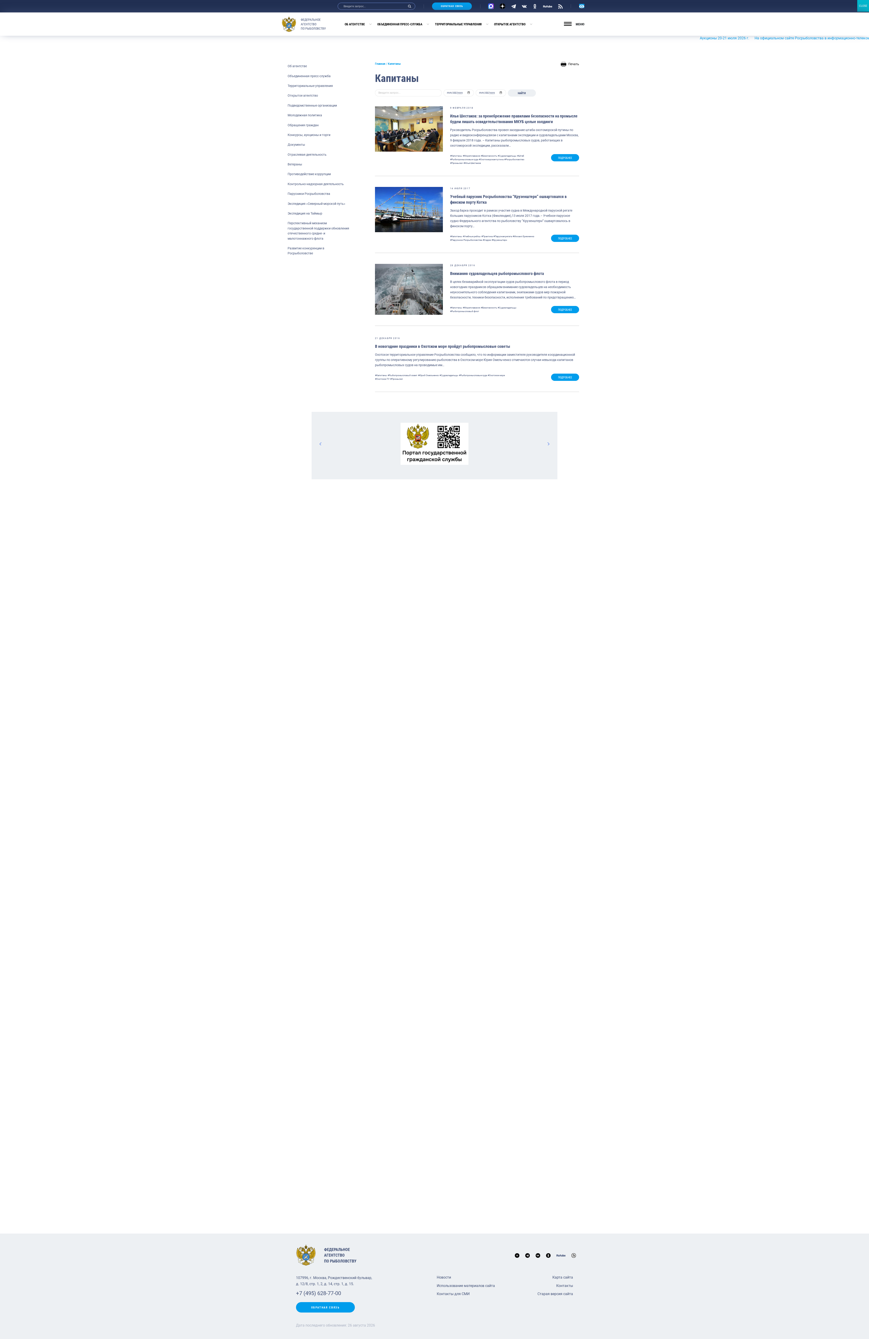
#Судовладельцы (507, 156)
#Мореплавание (471, 156)
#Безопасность (489, 156)
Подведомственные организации (312, 105)
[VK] (524, 6)
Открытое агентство (509, 24)
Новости (444, 1277)
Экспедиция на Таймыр (305, 213)
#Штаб (520, 156)
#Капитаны (456, 156)
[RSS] (560, 6)
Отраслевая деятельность (307, 154)
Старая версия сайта (555, 1294)
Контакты (564, 1286)
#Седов (487, 240)
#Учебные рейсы (472, 236)
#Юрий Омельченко (428, 375)
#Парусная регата (502, 236)
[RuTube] (547, 6)
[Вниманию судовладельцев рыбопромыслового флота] (409, 289)
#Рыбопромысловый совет (402, 375)
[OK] (534, 6)
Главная (380, 63)
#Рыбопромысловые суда (464, 159)
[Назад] (320, 443)
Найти (522, 93)
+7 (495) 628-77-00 (318, 1293)
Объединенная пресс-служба (399, 24)
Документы (296, 144)
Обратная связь (452, 6)
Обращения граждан (303, 125)
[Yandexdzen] (502, 6)
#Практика (487, 236)
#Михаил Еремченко (523, 236)
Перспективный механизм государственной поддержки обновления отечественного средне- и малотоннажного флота (318, 230)
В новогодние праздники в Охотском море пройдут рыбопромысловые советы (442, 346)
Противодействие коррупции (309, 174)
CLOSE (863, 5)
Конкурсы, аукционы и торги (309, 135)
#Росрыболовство (514, 159)
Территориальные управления (458, 24)
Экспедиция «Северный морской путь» (316, 203)
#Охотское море (496, 375)
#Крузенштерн (499, 240)
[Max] (491, 6)
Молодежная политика (305, 115)
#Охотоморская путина (491, 159)
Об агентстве (355, 24)
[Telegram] (513, 6)
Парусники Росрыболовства (309, 194)
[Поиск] (409, 6)
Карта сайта (562, 1277)
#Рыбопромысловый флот (464, 311)
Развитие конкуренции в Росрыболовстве (306, 250)
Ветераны (295, 164)
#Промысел (456, 163)
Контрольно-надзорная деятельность (316, 184)
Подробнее (565, 158)
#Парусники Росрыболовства (466, 240)
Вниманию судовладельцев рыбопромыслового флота (497, 273)
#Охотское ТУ (382, 379)
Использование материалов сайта (466, 1286)
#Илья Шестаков (472, 163)
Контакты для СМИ (453, 1294)
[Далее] (548, 443)
